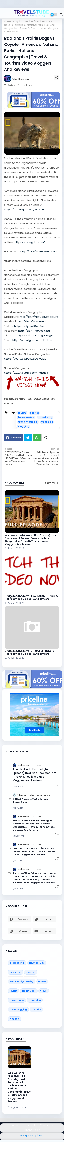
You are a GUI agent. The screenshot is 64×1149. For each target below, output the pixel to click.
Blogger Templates (31, 1135)
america (30, 972)
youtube (48, 931)
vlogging (18, 21)
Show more (51, 482)
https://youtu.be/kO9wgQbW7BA (25, 358)
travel (43, 990)
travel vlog (45, 417)
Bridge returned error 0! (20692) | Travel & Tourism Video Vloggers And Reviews (29, 652)
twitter (48, 919)
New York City (36, 962)
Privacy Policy (32, 1129)
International (17, 962)
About (31, 1125)
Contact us (46, 1125)
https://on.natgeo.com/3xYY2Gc (24, 209)
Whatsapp (37, 437)
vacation (47, 422)
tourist (34, 413)
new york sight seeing (22, 981)
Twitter (28, 437)
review (22, 413)
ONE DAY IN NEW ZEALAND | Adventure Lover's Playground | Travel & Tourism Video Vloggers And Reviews (34, 851)
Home (7, 21)
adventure (15, 972)
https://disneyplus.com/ (30, 242)
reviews (42, 981)
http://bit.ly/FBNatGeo (32, 321)
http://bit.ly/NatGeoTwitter (31, 326)
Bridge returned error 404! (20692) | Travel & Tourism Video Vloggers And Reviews (31, 597)
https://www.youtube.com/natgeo (26, 372)
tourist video (29, 990)
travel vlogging (28, 422)
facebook (23, 919)
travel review (26, 417)
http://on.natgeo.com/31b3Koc (32, 340)
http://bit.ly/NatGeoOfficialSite (39, 317)
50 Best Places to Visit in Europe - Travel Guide (31, 800)
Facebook (15, 437)
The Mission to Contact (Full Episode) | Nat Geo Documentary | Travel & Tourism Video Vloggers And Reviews (34, 775)
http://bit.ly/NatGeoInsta (34, 331)
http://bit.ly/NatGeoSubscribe (39, 251)
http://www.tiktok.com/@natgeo (33, 335)
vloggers (14, 1018)
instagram (22, 931)
